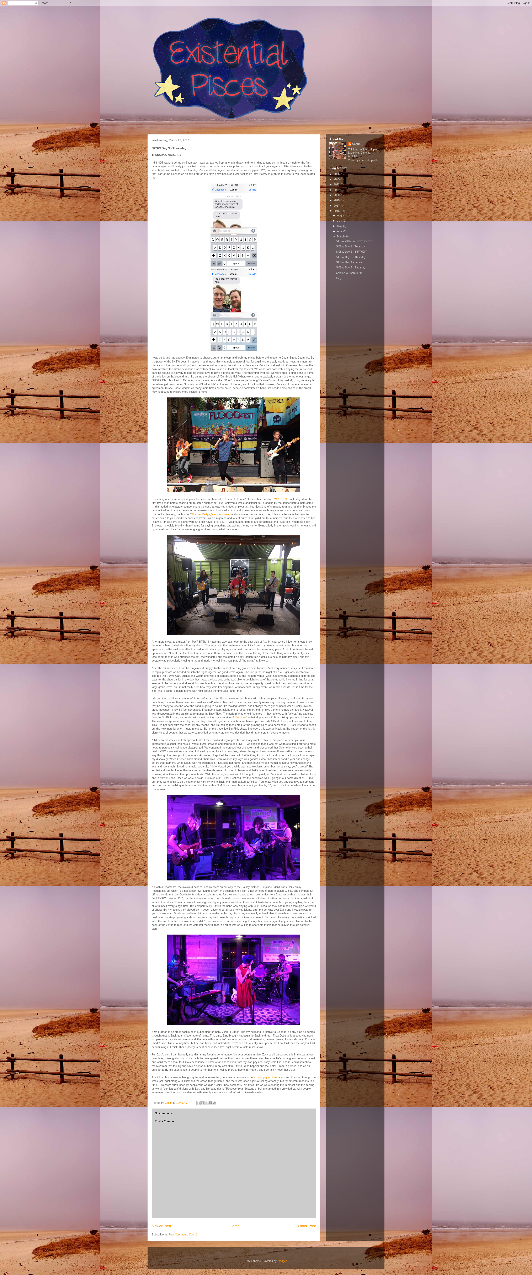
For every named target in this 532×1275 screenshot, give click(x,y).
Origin (339, 278)
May (340, 226)
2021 (337, 189)
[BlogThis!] (202, 1103)
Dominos (240, 717)
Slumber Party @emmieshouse (210, 514)
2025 (337, 179)
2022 (337, 184)
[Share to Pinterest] (214, 1103)
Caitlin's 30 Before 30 (349, 272)
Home (235, 1226)
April (340, 231)
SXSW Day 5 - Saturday (350, 267)
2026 (337, 174)
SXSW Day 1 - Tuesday (350, 246)
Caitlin (356, 143)
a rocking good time (265, 1077)
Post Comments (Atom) (183, 1234)
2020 (337, 195)
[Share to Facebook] (210, 1103)
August (341, 215)
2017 (337, 205)
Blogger (281, 1261)
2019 (337, 200)
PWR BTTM (279, 499)
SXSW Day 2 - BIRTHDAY (352, 251)
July (340, 220)
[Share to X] (206, 1103)
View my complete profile (363, 160)
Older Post (307, 1226)
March (341, 236)
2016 (337, 210)
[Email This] (198, 1103)
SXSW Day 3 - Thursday (351, 257)
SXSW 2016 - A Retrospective (354, 241)
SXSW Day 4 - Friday (349, 262)
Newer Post (161, 1226)
